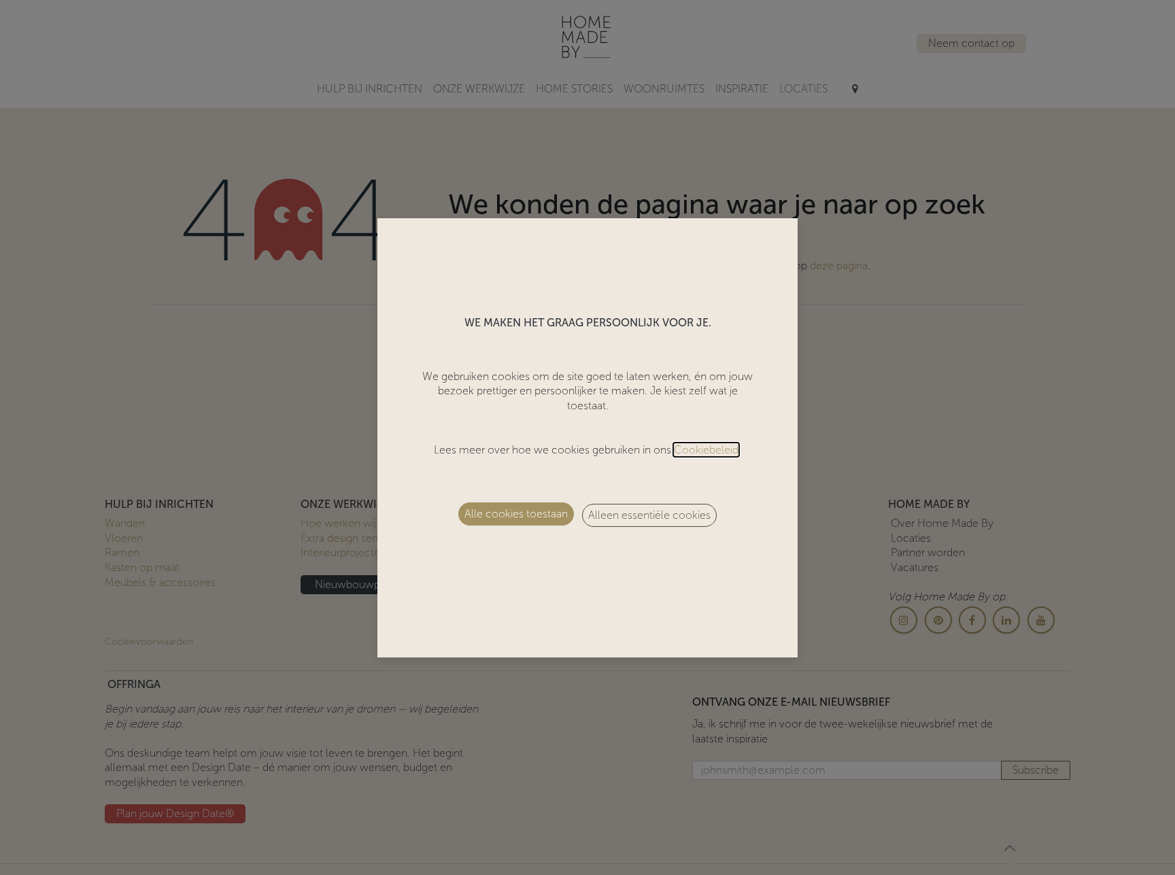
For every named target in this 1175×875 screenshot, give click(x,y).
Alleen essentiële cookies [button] (649, 515)
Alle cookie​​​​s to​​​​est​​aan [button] (516, 513)
